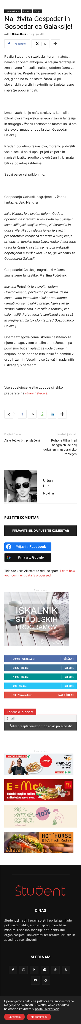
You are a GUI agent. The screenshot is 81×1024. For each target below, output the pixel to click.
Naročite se (66, 695)
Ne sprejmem (39, 1016)
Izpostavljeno (12, 11)
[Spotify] (45, 970)
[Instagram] (23, 970)
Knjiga (37, 11)
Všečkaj (69, 658)
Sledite (69, 667)
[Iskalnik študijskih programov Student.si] (36, 645)
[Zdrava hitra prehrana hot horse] (38, 855)
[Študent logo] (40, 890)
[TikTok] (55, 970)
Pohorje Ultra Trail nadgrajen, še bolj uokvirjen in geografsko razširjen (60, 447)
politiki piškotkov (47, 1009)
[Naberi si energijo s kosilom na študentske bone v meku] (38, 803)
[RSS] (34, 970)
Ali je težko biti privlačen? (22, 440)
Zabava (27, 11)
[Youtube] (35, 980)
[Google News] (46, 980)
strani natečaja (36, 393)
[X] (32, 414)
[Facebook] (22, 414)
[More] (55, 43)
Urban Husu (19, 34)
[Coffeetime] (40, 830)
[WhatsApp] (42, 414)
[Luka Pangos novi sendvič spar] (38, 777)
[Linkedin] (52, 414)
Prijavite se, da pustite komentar (40, 530)
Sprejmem (14, 1016)
